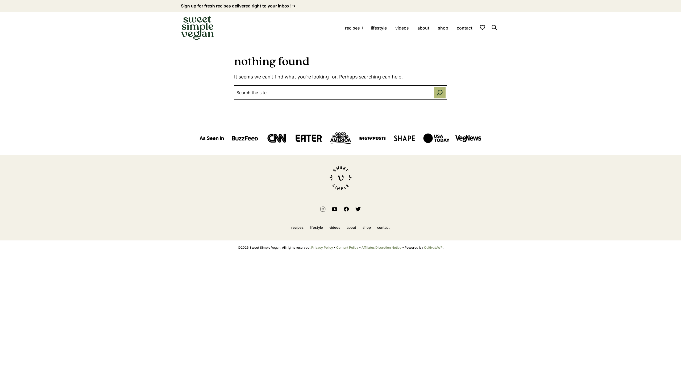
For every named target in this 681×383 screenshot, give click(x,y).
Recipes (352, 28)
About (423, 28)
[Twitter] (358, 209)
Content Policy (347, 247)
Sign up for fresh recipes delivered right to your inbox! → (238, 6)
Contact (464, 28)
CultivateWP (433, 247)
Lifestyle (379, 28)
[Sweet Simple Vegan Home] (197, 28)
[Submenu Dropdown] (362, 28)
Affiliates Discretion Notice (381, 247)
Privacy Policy (322, 247)
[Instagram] (323, 209)
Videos (402, 28)
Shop (443, 28)
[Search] (494, 27)
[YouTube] (334, 209)
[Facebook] (346, 209)
